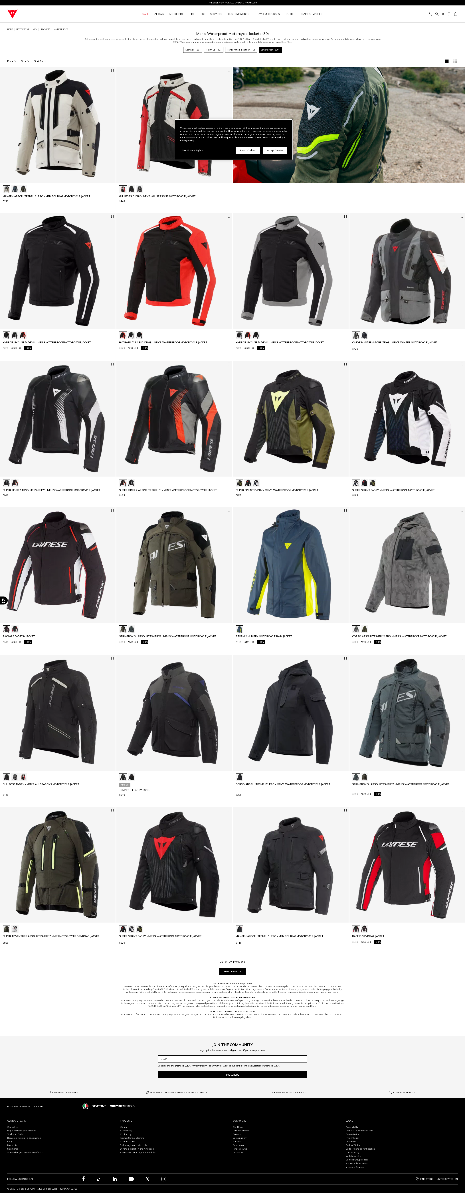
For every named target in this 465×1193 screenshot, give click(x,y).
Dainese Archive (241, 1130)
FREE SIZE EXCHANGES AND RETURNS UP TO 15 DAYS (178, 1092)
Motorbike (176, 14)
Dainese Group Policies (357, 1159)
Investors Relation (355, 1167)
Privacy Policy (352, 1137)
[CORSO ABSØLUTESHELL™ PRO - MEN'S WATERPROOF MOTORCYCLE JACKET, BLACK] (239, 777)
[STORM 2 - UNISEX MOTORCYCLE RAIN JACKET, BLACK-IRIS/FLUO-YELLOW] (239, 629)
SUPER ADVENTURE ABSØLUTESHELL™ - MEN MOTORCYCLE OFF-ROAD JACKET (51, 936)
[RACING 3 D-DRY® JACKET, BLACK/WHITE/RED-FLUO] (6, 629)
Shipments (12, 1148)
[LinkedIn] (115, 1179)
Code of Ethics (353, 1145)
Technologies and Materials (133, 1145)
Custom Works (127, 1141)
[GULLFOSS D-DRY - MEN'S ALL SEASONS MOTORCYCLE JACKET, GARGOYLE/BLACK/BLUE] (139, 189)
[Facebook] (83, 1179)
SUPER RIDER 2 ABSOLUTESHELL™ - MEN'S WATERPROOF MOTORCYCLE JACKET (51, 490)
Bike (192, 14)
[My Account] (443, 14)
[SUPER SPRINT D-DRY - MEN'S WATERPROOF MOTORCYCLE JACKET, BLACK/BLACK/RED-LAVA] (248, 483)
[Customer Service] (430, 14)
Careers (237, 1134)
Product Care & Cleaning (132, 1137)
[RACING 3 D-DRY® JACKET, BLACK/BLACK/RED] (15, 629)
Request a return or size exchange (24, 1137)
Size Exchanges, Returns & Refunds (25, 1152)
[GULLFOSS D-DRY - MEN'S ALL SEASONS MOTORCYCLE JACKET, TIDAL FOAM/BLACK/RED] (123, 189)
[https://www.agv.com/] (85, 1106)
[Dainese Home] (51, 14)
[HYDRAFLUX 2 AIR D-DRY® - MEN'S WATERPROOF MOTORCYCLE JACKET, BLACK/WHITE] (6, 335)
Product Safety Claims (357, 1163)
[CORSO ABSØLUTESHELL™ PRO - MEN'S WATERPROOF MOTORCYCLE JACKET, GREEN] (364, 629)
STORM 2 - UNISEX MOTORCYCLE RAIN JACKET (264, 636)
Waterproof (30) (270, 49)
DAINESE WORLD (312, 14)
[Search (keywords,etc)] (437, 14)
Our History (238, 1127)
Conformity (125, 1134)
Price (10, 61)
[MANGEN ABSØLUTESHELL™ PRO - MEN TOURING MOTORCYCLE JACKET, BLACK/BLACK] (239, 929)
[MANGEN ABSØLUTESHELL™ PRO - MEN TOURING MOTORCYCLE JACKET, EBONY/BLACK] (15, 189)
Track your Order (15, 1134)
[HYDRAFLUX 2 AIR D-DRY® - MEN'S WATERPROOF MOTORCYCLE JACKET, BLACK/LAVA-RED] (23, 335)
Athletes (237, 1141)
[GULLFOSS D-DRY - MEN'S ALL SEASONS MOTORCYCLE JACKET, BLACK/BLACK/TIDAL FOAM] (131, 189)
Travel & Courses (267, 14)
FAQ (9, 1141)
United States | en (447, 1179)
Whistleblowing (353, 1156)
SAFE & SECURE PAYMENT (65, 1092)
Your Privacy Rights (192, 150)
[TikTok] (98, 1179)
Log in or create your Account (21, 1130)
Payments (12, 1145)
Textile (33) (213, 49)
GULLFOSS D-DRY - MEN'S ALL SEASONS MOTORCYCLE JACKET (157, 196)
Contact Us (13, 1127)
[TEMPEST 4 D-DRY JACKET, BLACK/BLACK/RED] (131, 777)
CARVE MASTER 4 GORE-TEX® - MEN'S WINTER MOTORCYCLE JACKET (395, 342)
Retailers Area (240, 1148)
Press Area (238, 1145)
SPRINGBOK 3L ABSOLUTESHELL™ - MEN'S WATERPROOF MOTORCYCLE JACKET (168, 636)
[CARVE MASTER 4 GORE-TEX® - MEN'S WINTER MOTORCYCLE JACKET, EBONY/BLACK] (356, 335)
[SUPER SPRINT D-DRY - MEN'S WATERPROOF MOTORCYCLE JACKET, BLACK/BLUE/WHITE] (256, 483)
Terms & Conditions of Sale (359, 1130)
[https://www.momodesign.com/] (122, 1106)
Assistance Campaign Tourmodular (138, 1152)
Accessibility (352, 1127)
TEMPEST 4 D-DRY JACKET (135, 790)
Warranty (124, 1127)
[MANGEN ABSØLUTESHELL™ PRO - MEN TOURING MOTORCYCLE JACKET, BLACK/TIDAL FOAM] (6, 189)
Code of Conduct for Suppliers (360, 1148)
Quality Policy (352, 1152)
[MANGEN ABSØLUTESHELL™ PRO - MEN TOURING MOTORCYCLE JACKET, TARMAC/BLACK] (23, 189)
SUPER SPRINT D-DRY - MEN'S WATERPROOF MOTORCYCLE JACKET (277, 490)
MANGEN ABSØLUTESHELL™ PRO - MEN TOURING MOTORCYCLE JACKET (46, 196)
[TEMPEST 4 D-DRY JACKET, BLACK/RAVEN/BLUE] (123, 777)
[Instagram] (164, 1179)
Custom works (238, 14)
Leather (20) (193, 49)
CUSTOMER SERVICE (404, 1092)
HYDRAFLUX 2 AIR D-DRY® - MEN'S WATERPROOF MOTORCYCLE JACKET (47, 342)
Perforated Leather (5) (241, 49)
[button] (112, 126)
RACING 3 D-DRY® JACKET (19, 636)
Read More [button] (286, 42)
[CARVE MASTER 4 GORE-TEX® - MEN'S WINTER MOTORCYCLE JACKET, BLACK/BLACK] (364, 335)
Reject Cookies (248, 150)
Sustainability (239, 1137)
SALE (145, 14)
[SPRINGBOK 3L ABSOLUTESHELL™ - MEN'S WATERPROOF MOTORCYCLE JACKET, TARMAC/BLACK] (123, 629)
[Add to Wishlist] (112, 70)
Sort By (38, 61)
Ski (203, 14)
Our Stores (238, 1152)
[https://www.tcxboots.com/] (99, 1106)
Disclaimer (351, 1141)
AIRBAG (159, 14)
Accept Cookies (275, 150)
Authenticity (126, 1130)
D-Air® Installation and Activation (137, 1148)
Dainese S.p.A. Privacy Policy (191, 1065)
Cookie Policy (352, 1134)
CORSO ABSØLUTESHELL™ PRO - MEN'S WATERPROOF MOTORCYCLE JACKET (399, 636)
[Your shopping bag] (455, 14)
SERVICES (216, 14)
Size (23, 61)
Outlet (291, 14)
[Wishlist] (449, 14)
